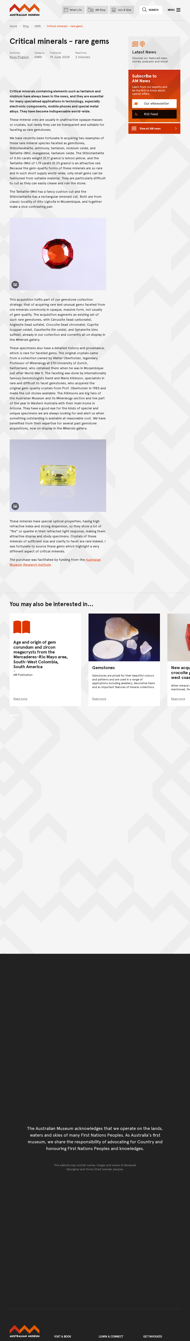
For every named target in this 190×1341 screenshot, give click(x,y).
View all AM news (150, 128)
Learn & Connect (111, 1336)
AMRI (38, 26)
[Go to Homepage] (28, 1331)
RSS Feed (150, 113)
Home (13, 26)
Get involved (152, 1336)
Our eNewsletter (156, 103)
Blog (26, 26)
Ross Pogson (19, 56)
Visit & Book (62, 1336)
